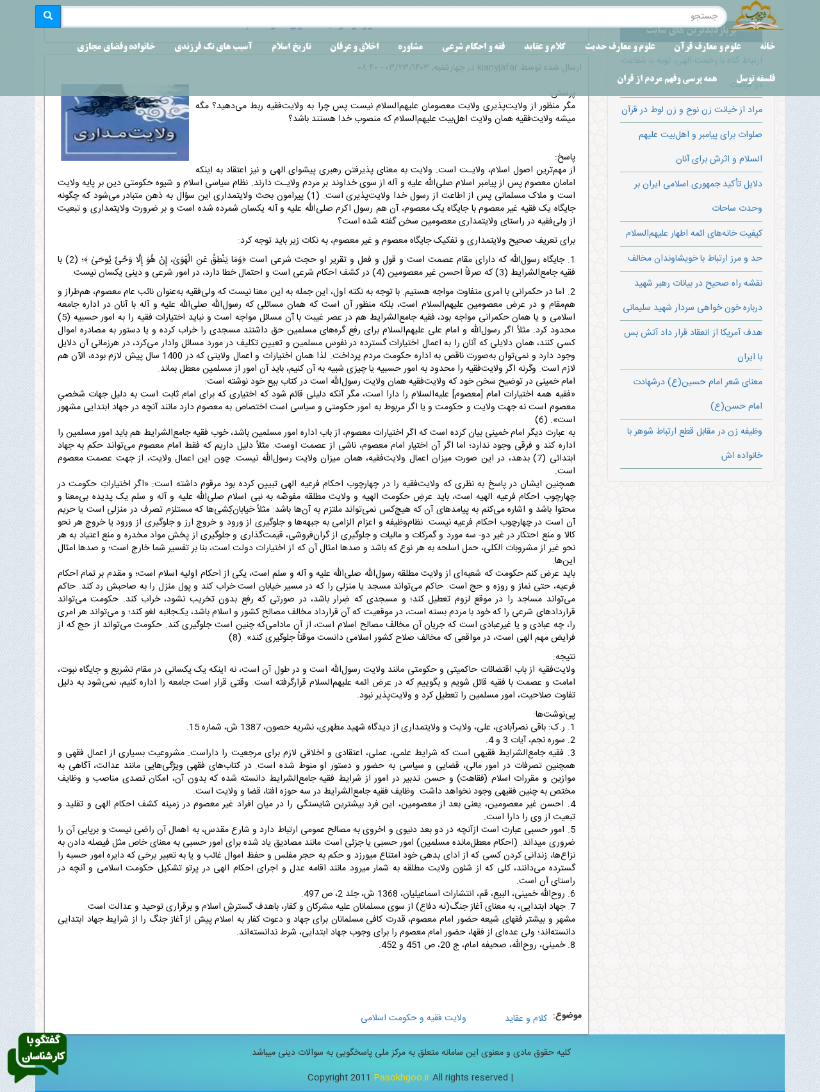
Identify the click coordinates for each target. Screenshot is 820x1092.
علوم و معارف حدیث (620, 48)
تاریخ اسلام (291, 48)
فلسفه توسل (755, 80)
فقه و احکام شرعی (473, 48)
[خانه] (756, 16)
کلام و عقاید (545, 48)
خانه (767, 48)
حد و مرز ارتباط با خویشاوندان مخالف (695, 258)
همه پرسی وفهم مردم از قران (667, 80)
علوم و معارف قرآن (707, 48)
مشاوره (410, 48)
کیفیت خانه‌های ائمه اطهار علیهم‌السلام (694, 233)
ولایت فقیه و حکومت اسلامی (413, 1018)
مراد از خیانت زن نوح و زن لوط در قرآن (691, 110)
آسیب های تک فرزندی (213, 48)
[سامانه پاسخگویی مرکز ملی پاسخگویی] (37, 1058)
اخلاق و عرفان (354, 48)
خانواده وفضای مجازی (116, 48)
